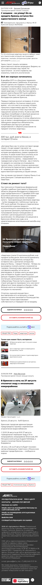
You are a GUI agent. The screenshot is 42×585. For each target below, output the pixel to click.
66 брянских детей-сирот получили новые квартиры (18, 240)
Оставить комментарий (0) (21, 318)
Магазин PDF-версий (21, 502)
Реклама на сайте (10, 505)
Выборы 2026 (7, 517)
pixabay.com (15, 61)
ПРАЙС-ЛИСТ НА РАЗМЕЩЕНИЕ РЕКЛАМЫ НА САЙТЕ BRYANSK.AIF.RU (19, 509)
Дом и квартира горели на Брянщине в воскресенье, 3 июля (22, 349)
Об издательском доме (12, 499)
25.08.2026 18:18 (6, 374)
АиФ (18, 417)
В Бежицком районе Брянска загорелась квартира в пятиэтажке (23, 362)
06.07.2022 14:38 (6, 8)
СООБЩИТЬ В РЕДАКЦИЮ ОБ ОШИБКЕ (17, 520)
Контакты (6, 502)
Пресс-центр (29, 499)
